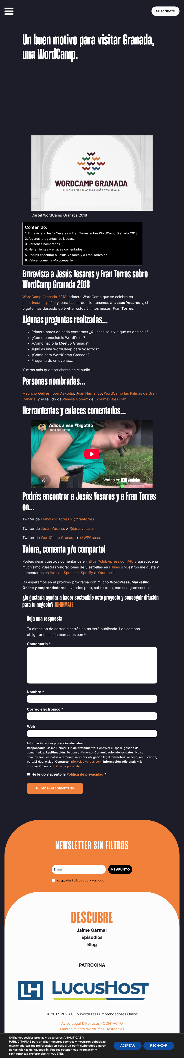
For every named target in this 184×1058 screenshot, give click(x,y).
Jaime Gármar (92, 930)
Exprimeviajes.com (110, 399)
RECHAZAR (158, 1045)
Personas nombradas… (45, 244)
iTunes (114, 567)
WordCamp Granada (58, 537)
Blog (92, 944)
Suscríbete (165, 11)
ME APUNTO (120, 869)
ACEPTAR (127, 1045)
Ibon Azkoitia (63, 393)
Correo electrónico (45, 709)
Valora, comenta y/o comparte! (51, 260)
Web (31, 726)
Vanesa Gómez (75, 399)
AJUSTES (57, 1054)
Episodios (92, 937)
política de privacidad (66, 766)
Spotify (87, 572)
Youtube (105, 572)
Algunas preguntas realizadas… (51, 238)
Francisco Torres (55, 519)
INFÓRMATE (64, 605)
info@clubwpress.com (85, 761)
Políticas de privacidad (88, 880)
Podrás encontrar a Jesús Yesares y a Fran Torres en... (69, 255)
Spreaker (71, 572)
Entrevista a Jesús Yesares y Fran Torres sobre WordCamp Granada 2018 (83, 233)
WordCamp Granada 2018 (44, 296)
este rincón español (39, 302)
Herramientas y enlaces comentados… (56, 249)
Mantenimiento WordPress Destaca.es (92, 1029)
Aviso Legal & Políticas (80, 1023)
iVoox (55, 572)
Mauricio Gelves (36, 393)
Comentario (39, 644)
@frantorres (84, 519)
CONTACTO (113, 1023)
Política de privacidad (85, 774)
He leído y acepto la (68, 774)
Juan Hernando (89, 393)
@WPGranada (91, 537)
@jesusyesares (82, 528)
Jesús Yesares (53, 528)
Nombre (35, 692)
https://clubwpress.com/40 (111, 561)
